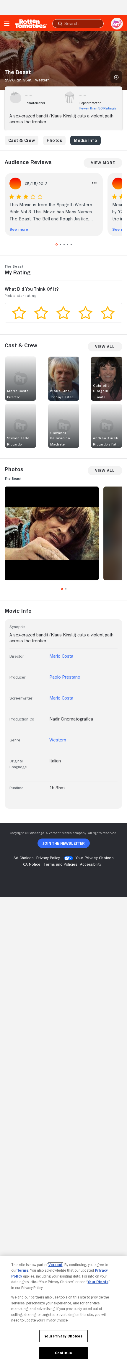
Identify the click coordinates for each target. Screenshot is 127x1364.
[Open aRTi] (116, 23)
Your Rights (98, 1282)
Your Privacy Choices (94, 858)
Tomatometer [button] (35, 103)
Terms (22, 1270)
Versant (55, 1265)
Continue (63, 1353)
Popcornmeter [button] (90, 103)
